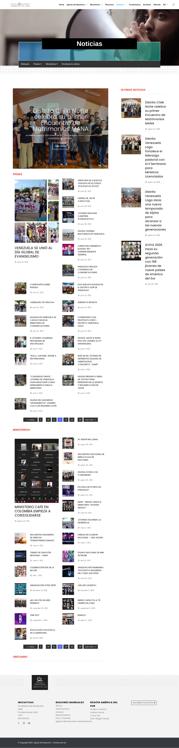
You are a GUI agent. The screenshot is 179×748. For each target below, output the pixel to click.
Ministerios (95, 5)
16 (80, 647)
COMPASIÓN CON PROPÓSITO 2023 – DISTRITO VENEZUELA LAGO (88, 321)
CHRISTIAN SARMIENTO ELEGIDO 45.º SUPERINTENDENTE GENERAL (89, 250)
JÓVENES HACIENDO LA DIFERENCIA (89, 521)
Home (61, 5)
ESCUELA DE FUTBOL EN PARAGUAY (89, 488)
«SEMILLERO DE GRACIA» (42, 302)
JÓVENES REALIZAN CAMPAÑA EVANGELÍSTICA (87, 216)
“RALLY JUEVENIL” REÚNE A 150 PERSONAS (43, 357)
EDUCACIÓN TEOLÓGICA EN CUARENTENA (42, 631)
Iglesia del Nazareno (76, 5)
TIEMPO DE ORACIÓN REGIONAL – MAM (40, 554)
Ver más (60, 146)
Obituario (25, 64)
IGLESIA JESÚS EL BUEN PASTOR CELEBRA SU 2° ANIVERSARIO (89, 340)
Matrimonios (72, 135)
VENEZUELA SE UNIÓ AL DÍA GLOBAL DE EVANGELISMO (33, 252)
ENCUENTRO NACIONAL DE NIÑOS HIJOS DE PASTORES (91, 457)
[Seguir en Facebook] (19, 723)
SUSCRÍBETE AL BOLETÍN (143, 702)
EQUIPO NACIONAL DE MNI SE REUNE (91, 554)
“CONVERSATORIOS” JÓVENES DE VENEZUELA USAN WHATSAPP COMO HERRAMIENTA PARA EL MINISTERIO (42, 382)
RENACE (82, 615)
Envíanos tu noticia (71, 64)
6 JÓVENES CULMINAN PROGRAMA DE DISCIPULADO (41, 340)
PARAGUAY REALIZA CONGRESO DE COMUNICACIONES (87, 269)
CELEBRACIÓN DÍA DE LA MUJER (42, 569)
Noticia (81, 135)
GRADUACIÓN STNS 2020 (43, 585)
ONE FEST (34, 615)
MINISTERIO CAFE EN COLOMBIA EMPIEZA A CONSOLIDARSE (33, 511)
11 (54, 420)
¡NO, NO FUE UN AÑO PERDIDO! (40, 602)
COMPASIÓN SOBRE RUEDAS (40, 286)
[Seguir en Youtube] (29, 723)
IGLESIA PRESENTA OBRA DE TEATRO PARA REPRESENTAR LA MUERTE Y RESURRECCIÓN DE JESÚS (90, 382)
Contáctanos (135, 5)
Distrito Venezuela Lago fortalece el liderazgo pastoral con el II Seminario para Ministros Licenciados (155, 158)
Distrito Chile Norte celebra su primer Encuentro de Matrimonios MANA (60, 120)
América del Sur (56, 135)
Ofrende (157, 5)
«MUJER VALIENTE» (87, 585)
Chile (65, 135)
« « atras (30, 420)
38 (80, 420)
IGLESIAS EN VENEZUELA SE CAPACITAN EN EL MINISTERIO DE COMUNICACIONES (43, 321)
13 (66, 420)
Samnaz (32, 135)
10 (48, 420)
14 (72, 420)
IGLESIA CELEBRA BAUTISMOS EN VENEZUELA (91, 232)
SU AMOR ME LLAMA (88, 439)
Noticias (120, 5)
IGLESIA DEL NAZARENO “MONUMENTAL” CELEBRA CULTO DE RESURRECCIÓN (43, 403)
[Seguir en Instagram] (24, 723)
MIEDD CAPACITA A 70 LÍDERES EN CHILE (89, 602)
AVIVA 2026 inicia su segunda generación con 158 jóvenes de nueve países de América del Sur (155, 261)
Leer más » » (90, 420)
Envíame (147, 5)
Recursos (109, 5)
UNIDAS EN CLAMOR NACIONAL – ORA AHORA (90, 536)
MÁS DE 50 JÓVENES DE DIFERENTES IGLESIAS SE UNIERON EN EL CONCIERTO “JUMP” (89, 360)
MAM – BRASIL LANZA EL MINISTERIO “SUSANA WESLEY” (90, 504)
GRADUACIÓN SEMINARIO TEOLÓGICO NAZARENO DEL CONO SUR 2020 (91, 570)
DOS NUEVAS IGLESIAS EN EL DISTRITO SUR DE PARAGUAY (90, 287)
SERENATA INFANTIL (87, 302)
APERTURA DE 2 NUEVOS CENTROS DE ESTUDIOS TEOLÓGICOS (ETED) (90, 183)
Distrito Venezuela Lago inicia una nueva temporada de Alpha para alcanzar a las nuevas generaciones (155, 211)
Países (37, 64)
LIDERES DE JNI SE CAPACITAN (86, 200)
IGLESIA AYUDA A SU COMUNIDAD (88, 473)
